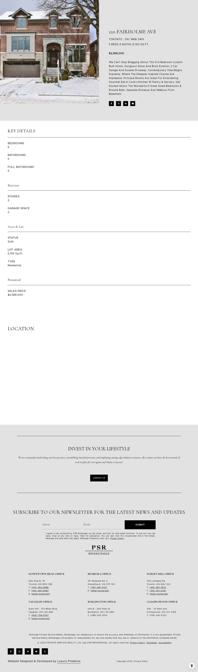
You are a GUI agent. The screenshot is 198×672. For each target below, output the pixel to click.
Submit (140, 525)
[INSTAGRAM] (19, 651)
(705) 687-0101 (98, 588)
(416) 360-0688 (40, 588)
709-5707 (43, 615)
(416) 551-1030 (158, 591)
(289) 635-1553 (98, 615)
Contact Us (99, 478)
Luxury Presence (69, 661)
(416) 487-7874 (157, 588)
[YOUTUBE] (36, 651)
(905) (34, 615)
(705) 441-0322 (158, 615)
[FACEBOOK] (11, 651)
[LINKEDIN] (28, 651)
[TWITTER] (45, 651)
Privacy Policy (117, 538)
